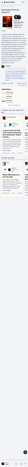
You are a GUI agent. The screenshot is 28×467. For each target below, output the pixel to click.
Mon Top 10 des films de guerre (17, 71)
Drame (12, 5)
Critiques (3, 6)
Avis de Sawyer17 (10, 6)
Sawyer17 (17, 25)
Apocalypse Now (19, 5)
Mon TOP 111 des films (11, 73)
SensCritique (4, 5)
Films (9, 5)
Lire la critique (7, 150)
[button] (26, 2)
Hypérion (14, 123)
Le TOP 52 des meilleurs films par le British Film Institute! (15, 75)
